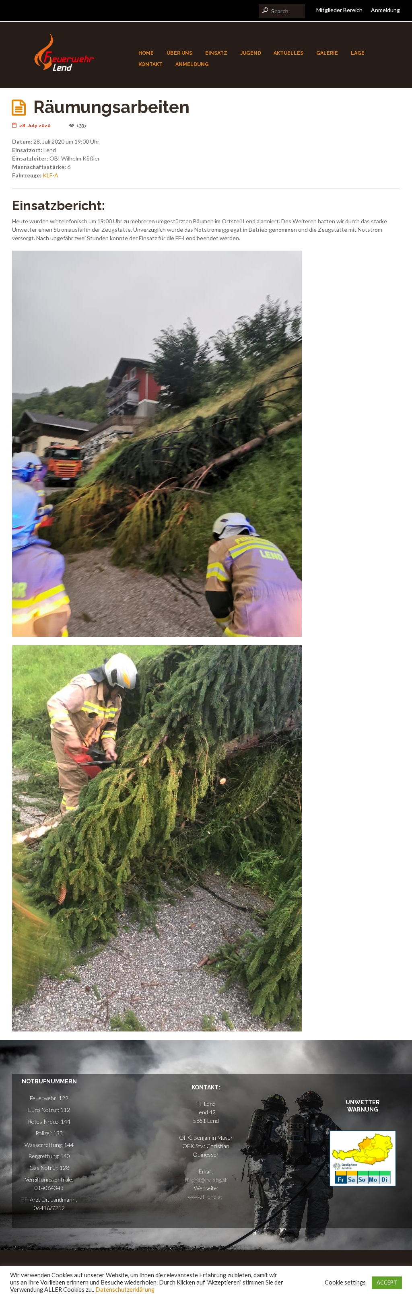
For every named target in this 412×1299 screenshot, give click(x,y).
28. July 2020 (35, 125)
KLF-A (50, 175)
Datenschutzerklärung (124, 1289)
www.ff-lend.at (206, 1196)
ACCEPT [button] (387, 1282)
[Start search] (264, 10)
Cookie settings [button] (345, 1282)
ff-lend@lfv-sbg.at (206, 1179)
